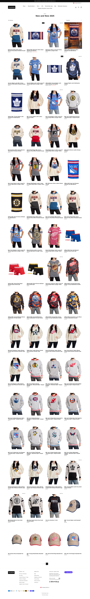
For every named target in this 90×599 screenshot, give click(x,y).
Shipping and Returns (38, 577)
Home (45, 13)
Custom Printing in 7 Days (23, 577)
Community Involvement (23, 580)
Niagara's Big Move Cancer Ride (45, 8)
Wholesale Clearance (62, 6)
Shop (24, 6)
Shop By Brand (31, 6)
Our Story (21, 575)
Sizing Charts (36, 575)
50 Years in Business (23, 573)
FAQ (35, 573)
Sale (55, 6)
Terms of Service (37, 580)
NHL (38, 6)
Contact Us (36, 582)
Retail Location (21, 582)
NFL (42, 6)
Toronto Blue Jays (49, 6)
